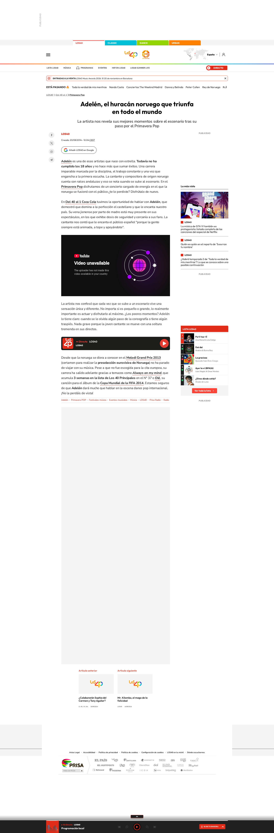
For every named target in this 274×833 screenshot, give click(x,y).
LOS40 (79, 43)
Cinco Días (144, 764)
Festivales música (97, 400)
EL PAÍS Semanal (167, 764)
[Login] (224, 54)
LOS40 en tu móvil (175, 752)
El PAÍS (100, 760)
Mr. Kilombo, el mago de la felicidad (132, 699)
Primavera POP (78, 400)
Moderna (114, 769)
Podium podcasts (130, 769)
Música (67, 68)
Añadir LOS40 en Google (81, 150)
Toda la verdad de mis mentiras (89, 87)
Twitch (149, 718)
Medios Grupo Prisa (72, 771)
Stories (156, 718)
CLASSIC (112, 43)
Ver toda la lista (203, 390)
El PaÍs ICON (143, 769)
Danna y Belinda (174, 87)
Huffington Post (104, 764)
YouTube (130, 718)
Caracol (193, 760)
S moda (157, 769)
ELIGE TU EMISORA (211, 827)
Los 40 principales (116, 760)
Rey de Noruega (211, 87)
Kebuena (190, 764)
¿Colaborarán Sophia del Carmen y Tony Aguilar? (92, 699)
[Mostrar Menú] (50, 54)
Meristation (186, 769)
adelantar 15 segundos (147, 827)
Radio (166, 400)
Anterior (119, 827)
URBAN (175, 43)
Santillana (131, 760)
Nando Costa (116, 87)
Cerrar (225, 78)
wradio (132, 764)
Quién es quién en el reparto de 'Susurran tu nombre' (204, 246)
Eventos (102, 68)
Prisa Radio (155, 400)
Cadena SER (161, 760)
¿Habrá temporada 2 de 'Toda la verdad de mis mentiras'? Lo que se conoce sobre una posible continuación (204, 262)
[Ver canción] (189, 338)
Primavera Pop (77, 95)
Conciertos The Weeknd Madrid (144, 87)
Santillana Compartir (148, 760)
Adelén (64, 400)
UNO (122, 764)
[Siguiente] (226, 87)
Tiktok (124, 718)
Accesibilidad (89, 752)
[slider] (137, 820)
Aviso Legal (74, 752)
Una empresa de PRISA (72, 762)
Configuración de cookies (152, 752)
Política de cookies (129, 752)
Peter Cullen (193, 87)
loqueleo (171, 769)
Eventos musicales (118, 400)
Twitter (51, 143)
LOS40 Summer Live (140, 68)
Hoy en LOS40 (118, 68)
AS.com (171, 760)
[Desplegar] (137, 816)
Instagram (118, 718)
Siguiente (155, 827)
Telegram (51, 160)
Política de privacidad (108, 752)
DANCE (144, 43)
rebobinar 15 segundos (127, 827)
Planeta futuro (179, 764)
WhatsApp (51, 151)
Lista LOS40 (52, 68)
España (211, 54)
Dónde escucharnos (196, 752)
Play (137, 827)
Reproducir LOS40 (164, 343)
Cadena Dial (156, 764)
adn (182, 760)
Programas (87, 68)
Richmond (98, 769)
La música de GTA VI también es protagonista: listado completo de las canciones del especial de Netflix (201, 229)
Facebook (51, 135)
